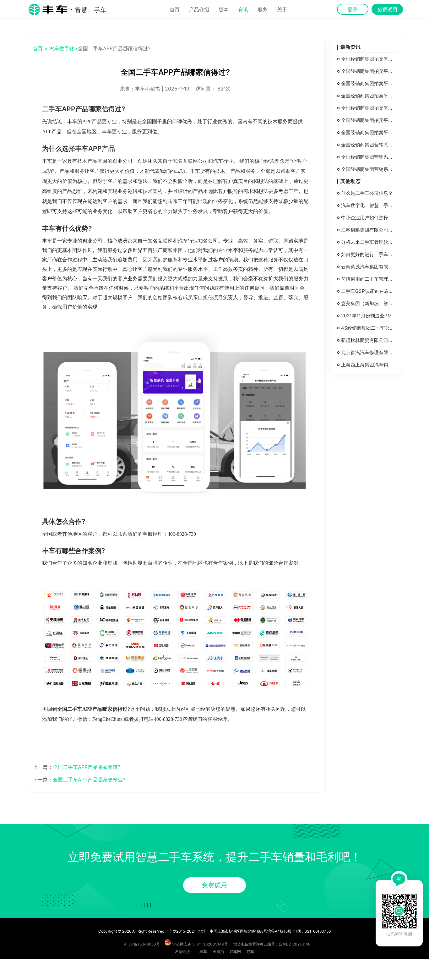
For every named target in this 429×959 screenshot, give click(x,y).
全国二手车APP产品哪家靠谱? (86, 767)
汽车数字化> (63, 48)
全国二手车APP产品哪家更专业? (89, 779)
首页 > (40, 48)
